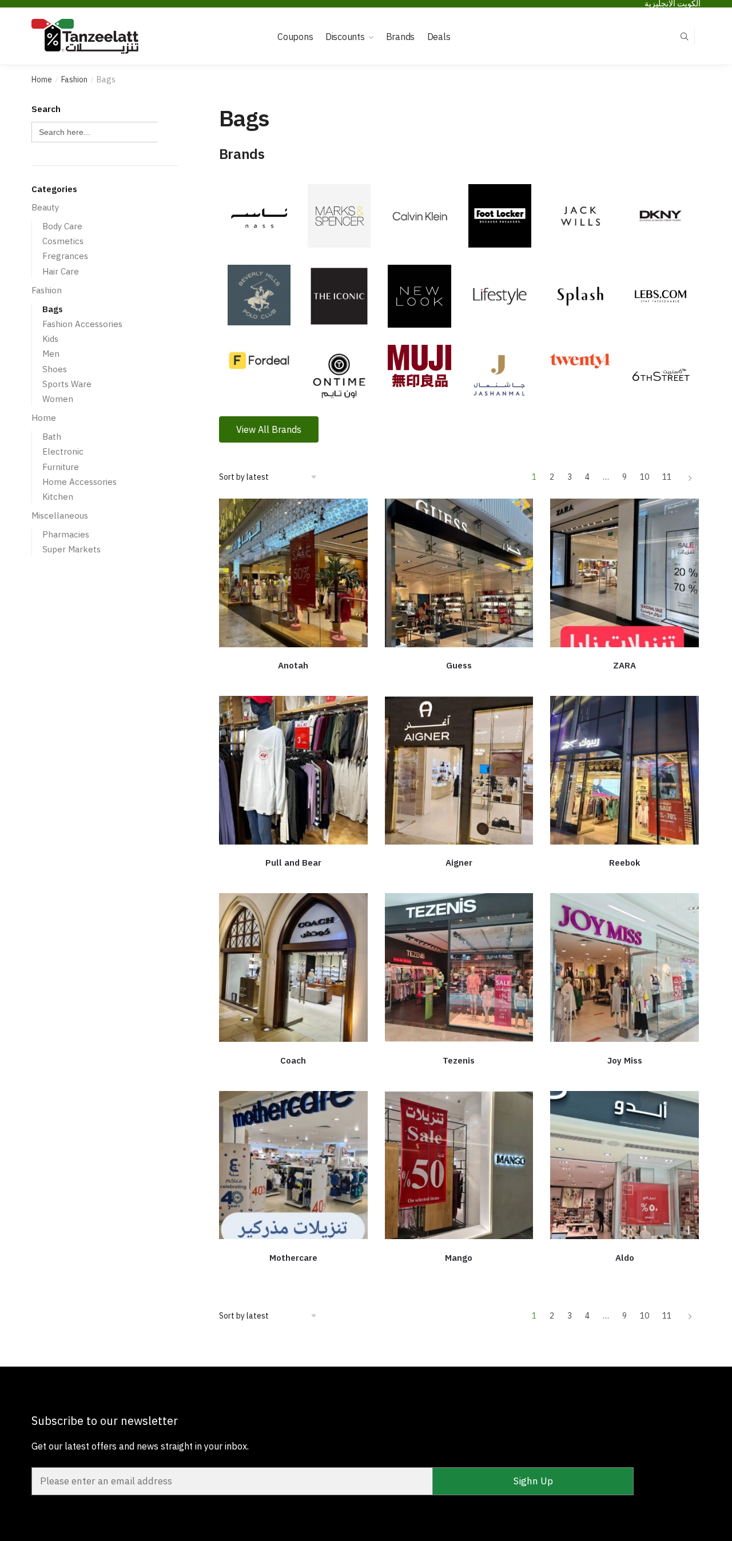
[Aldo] (624, 1165)
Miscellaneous (59, 515)
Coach (293, 1060)
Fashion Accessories (82, 323)
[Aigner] (459, 770)
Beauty (45, 207)
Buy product (293, 683)
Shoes (54, 369)
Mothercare (293, 1257)
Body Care (62, 226)
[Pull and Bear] (293, 770)
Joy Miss (624, 1060)
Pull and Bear (293, 862)
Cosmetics (62, 241)
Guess (459, 665)
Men (50, 353)
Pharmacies (65, 534)
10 (644, 477)
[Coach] (293, 967)
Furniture (60, 466)
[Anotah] (293, 573)
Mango (458, 1257)
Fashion (74, 79)
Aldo (624, 1257)
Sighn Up (533, 1481)
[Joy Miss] (624, 967)
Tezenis (459, 1060)
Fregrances (65, 255)
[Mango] (459, 1165)
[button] (269, 429)
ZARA (624, 665)
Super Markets (71, 549)
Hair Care (60, 271)
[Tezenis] (459, 967)
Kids (50, 338)
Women (57, 398)
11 (666, 477)
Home (41, 79)
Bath (51, 436)
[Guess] (459, 573)
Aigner (458, 862)
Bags (52, 309)
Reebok (624, 862)
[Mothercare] (293, 1165)
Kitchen (57, 496)
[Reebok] (624, 770)
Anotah (293, 665)
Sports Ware (67, 384)
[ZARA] (624, 573)
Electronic (62, 451)
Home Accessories (79, 481)
